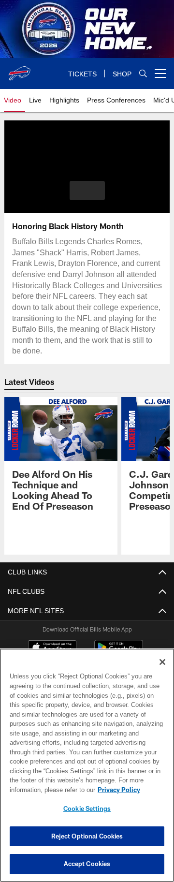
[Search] (143, 73)
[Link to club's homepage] (19, 69)
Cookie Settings (87, 808)
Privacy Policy (42, 790)
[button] (87, 190)
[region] (87, 765)
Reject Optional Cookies (87, 836)
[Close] (162, 662)
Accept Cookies (87, 863)
